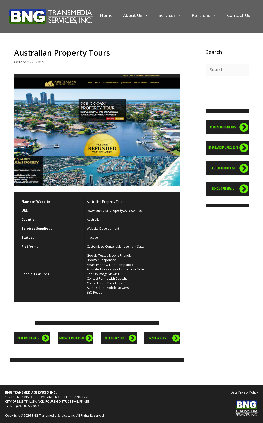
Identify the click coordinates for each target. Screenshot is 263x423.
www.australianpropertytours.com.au (115, 210)
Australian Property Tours (105, 201)
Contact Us (238, 15)
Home (106, 15)
